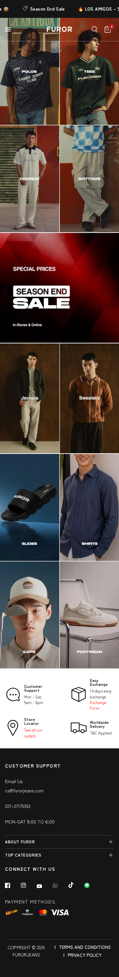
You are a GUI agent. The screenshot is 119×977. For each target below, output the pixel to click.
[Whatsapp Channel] (91, 885)
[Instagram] (28, 885)
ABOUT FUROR (20, 841)
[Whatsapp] (60, 885)
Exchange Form (98, 705)
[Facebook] (12, 885)
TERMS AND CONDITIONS (85, 947)
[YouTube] (44, 886)
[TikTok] (75, 885)
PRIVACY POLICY (84, 955)
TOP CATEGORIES (23, 855)
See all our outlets (33, 732)
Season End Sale (38, 9)
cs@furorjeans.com (24, 790)
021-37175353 (17, 806)
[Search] (94, 29)
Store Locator (31, 721)
